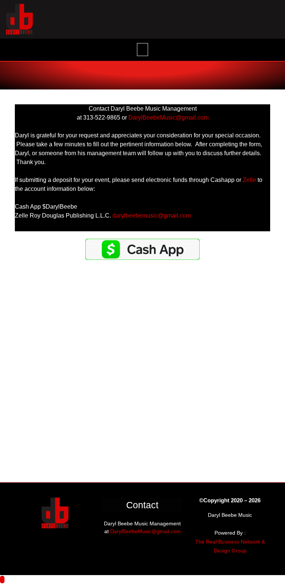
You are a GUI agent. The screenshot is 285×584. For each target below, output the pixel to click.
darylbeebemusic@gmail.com (151, 215)
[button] (142, 49)
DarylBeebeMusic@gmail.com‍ (168, 117)
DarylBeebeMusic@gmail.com (145, 531)
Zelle (249, 180)
